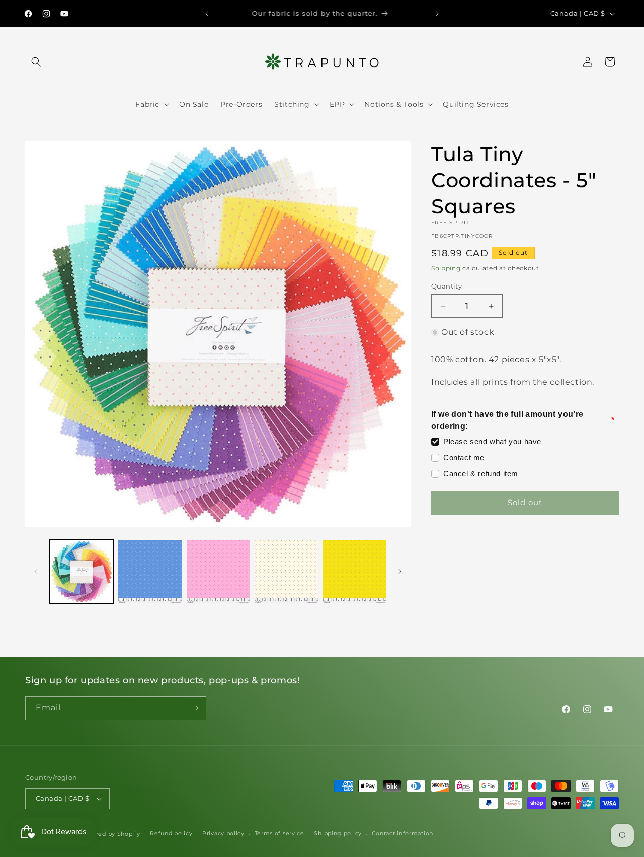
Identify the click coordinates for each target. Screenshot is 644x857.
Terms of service (279, 833)
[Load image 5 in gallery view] (354, 571)
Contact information (402, 833)
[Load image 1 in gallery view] (81, 571)
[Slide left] (36, 571)
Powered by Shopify (109, 833)
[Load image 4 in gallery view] (286, 571)
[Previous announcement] (207, 13)
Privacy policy (223, 833)
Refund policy (171, 833)
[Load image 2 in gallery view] (150, 571)
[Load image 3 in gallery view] (218, 571)
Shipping (446, 268)
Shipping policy (338, 833)
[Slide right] (400, 571)
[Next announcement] (437, 13)
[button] (36, 62)
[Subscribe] (195, 708)
